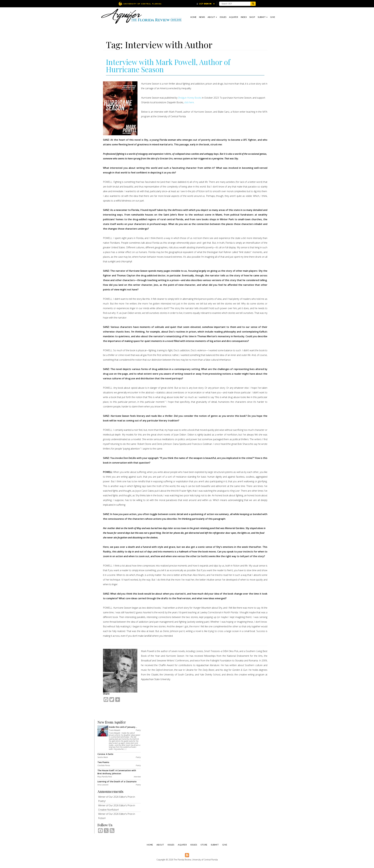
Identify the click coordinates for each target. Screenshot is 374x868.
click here (189, 102)
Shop (252, 17)
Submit (262, 17)
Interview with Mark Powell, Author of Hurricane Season (168, 65)
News (202, 17)
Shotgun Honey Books (189, 97)
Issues (223, 17)
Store (204, 844)
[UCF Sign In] (205, 3)
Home (193, 17)
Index (244, 17)
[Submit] (253, 4)
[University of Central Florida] (140, 3)
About (211, 17)
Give (272, 17)
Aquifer (233, 17)
